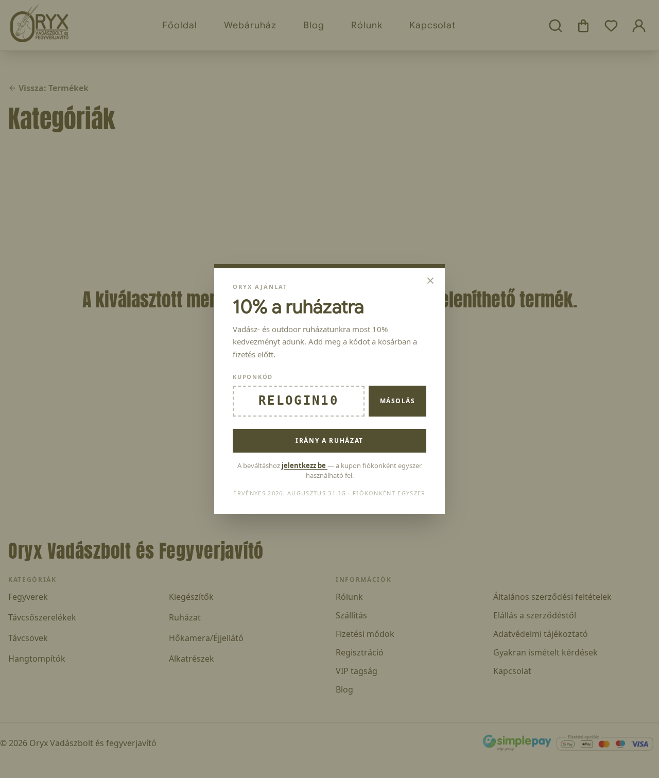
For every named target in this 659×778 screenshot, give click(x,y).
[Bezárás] (430, 280)
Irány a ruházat (329, 440)
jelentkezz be (304, 465)
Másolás (397, 400)
